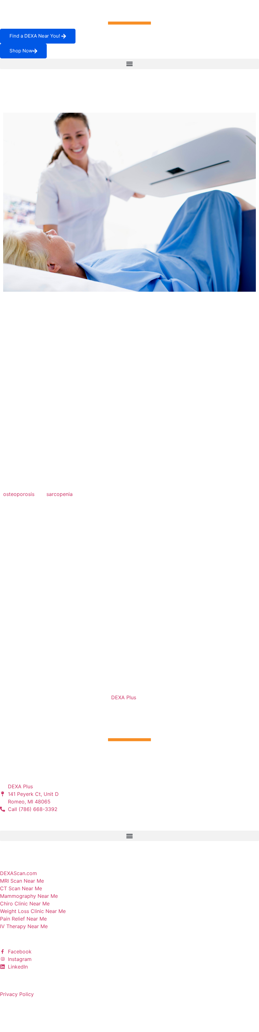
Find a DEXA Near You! (35, 36)
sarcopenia (59, 494)
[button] (129, 64)
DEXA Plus (123, 697)
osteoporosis (18, 494)
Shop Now (21, 51)
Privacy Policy (17, 994)
